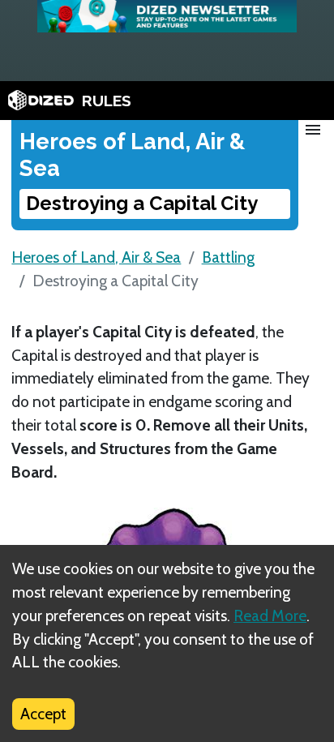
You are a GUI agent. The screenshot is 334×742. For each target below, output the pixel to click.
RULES (106, 100)
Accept (43, 713)
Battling (228, 257)
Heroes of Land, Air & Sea (96, 257)
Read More (269, 615)
